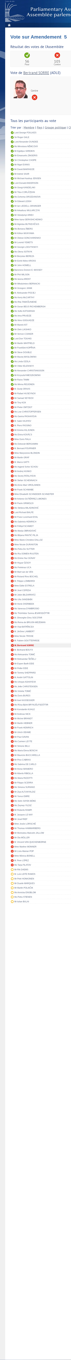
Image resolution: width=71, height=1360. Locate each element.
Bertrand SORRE (36, 72)
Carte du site (9, 1)
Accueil (9, 25)
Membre (29, 127)
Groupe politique (55, 127)
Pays (39, 127)
